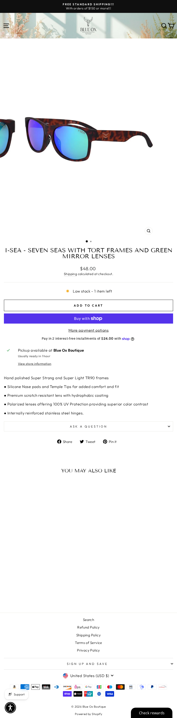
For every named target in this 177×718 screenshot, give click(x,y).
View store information (34, 363)
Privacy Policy (88, 650)
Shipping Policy (88, 635)
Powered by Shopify (88, 714)
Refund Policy (88, 627)
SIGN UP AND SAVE (87, 664)
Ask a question (88, 426)
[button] (10, 707)
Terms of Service (88, 642)
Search (88, 619)
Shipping (70, 274)
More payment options (88, 330)
